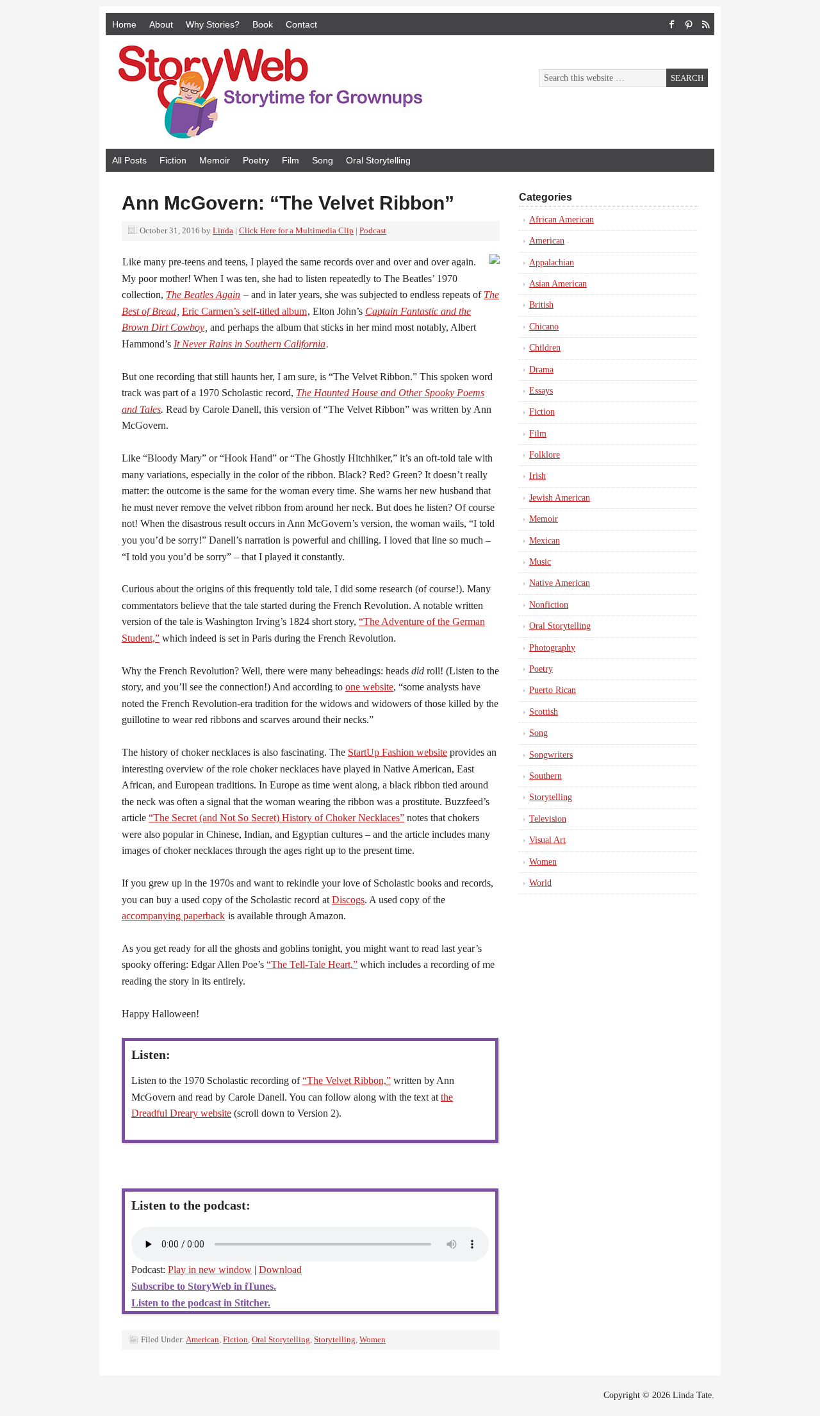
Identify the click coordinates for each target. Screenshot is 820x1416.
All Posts (129, 160)
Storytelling (335, 1339)
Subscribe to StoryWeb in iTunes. (203, 1286)
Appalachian (551, 262)
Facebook (672, 24)
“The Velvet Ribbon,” (346, 1080)
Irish (537, 476)
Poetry (256, 160)
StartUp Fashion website (397, 752)
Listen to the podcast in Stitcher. (200, 1302)
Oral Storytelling (378, 160)
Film (290, 160)
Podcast (372, 230)
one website (369, 686)
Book (262, 24)
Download (280, 1269)
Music (540, 562)
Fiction (173, 160)
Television (547, 819)
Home (124, 24)
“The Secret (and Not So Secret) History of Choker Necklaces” (276, 817)
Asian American (558, 283)
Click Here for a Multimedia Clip (296, 230)
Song (322, 160)
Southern (545, 776)
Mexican (544, 541)
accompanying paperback (173, 915)
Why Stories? (213, 24)
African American (561, 219)
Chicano (544, 326)
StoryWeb (250, 92)
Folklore (544, 455)
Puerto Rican (552, 690)
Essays (541, 391)
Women (372, 1339)
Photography (552, 648)
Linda (223, 230)
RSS (705, 24)
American (202, 1339)
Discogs (348, 899)
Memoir (214, 160)
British (541, 305)
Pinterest (688, 24)
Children (545, 348)
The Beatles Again (203, 294)
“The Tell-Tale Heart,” (311, 964)
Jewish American (559, 498)
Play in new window (210, 1269)
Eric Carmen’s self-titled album (244, 311)
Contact (301, 24)
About (161, 24)
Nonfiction (548, 605)
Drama (541, 369)
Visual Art (547, 840)
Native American (559, 583)
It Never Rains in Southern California (249, 343)
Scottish (543, 712)
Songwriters (551, 755)
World (540, 883)
